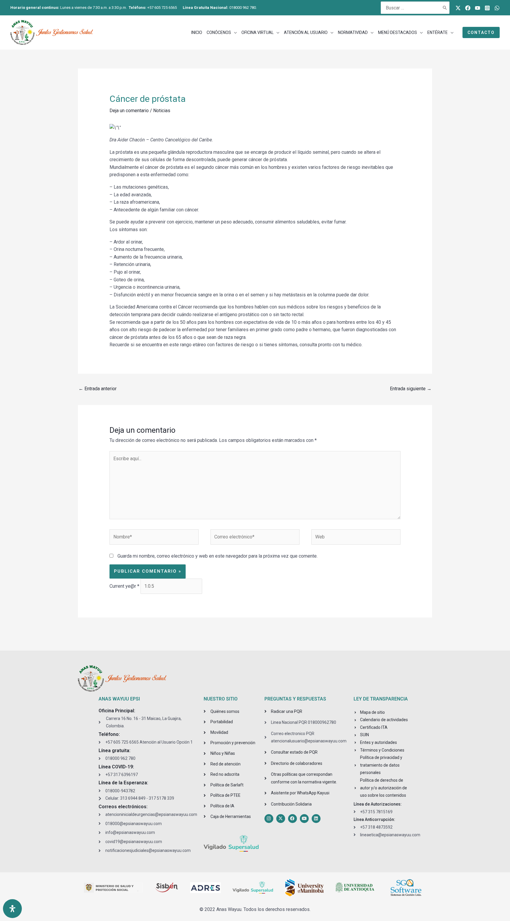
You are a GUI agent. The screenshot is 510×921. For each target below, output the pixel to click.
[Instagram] (487, 8)
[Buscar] (445, 8)
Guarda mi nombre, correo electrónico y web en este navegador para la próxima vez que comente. (217, 556)
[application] (234, 32)
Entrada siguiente (410, 388)
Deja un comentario (129, 110)
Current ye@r (124, 586)
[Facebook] (467, 8)
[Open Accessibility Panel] (12, 908)
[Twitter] (458, 8)
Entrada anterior (98, 388)
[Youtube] (477, 8)
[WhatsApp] (497, 8)
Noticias (161, 110)
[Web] (356, 538)
